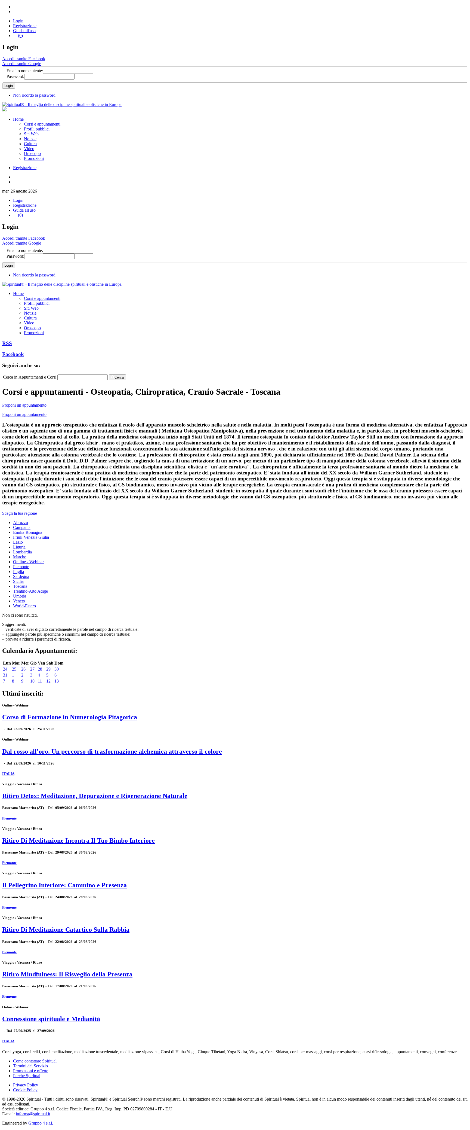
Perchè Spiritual (26, 1075)
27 (32, 669)
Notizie (30, 138)
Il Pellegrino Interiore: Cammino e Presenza (64, 885)
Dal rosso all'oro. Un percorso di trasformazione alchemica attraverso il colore (112, 751)
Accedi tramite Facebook (23, 58)
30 (56, 669)
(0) (20, 35)
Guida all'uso (24, 30)
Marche (19, 557)
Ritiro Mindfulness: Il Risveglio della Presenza (67, 974)
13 (56, 681)
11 (40, 681)
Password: (15, 76)
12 (48, 681)
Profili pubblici (37, 129)
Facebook (13, 354)
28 (40, 669)
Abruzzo (20, 522)
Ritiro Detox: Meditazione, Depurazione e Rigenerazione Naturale (94, 795)
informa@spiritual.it (33, 1113)
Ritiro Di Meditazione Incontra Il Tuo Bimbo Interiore (78, 840)
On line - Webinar (28, 561)
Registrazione (24, 25)
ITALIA (8, 774)
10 (32, 681)
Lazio (18, 542)
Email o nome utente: (25, 70)
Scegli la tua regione (19, 513)
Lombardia (22, 552)
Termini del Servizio (30, 1066)
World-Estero (24, 606)
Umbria (19, 596)
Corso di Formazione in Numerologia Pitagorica (69, 717)
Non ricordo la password (34, 95)
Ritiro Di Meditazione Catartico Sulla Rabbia (65, 929)
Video (29, 148)
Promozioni (34, 158)
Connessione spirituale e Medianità (51, 1018)
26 (23, 669)
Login (18, 21)
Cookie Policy (25, 1090)
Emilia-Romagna (27, 532)
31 (5, 675)
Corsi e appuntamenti (42, 124)
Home (18, 119)
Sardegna (21, 576)
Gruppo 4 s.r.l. (40, 1123)
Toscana (20, 586)
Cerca (119, 377)
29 (48, 669)
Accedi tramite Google (21, 63)
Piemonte (21, 566)
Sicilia (18, 581)
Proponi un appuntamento (24, 405)
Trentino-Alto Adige (30, 591)
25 (14, 669)
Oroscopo (32, 153)
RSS (7, 343)
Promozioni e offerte (30, 1070)
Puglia (18, 571)
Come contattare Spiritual (35, 1061)
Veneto (19, 601)
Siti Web (31, 134)
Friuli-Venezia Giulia (31, 537)
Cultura (30, 143)
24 (5, 669)
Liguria (19, 547)
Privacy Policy (25, 1085)
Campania (21, 527)
